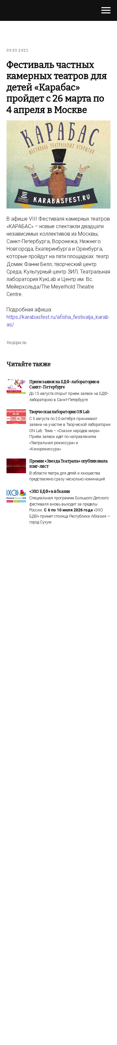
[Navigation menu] (105, 10)
